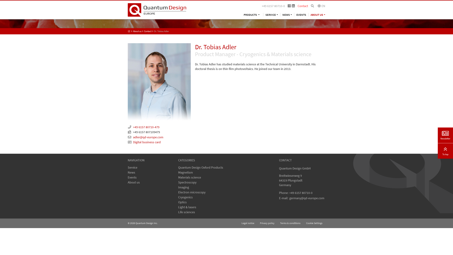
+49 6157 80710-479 (146, 127)
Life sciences (186, 212)
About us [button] (317, 14)
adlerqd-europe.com (148, 137)
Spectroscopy (187, 182)
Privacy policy (267, 223)
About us (134, 182)
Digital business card (147, 142)
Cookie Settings (314, 223)
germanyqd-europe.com (306, 198)
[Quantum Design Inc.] (157, 10)
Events (301, 14)
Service (132, 167)
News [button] (286, 14)
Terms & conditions (290, 223)
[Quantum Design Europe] (129, 31)
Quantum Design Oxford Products (200, 167)
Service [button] (270, 14)
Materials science (189, 177)
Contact (303, 6)
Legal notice (248, 223)
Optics (182, 202)
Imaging (183, 187)
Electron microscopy (191, 192)
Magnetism (185, 172)
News (131, 172)
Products (250, 14)
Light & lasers (187, 207)
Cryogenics (185, 197)
